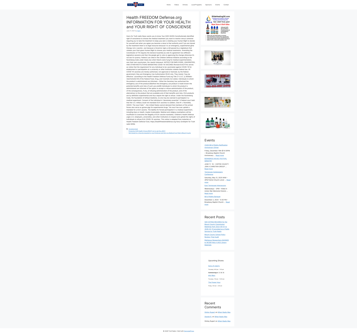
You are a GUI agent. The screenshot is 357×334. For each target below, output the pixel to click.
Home (169, 5)
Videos (176, 5)
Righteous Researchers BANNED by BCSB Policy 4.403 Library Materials (217, 242)
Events (217, 5)
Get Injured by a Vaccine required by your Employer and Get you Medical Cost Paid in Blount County (160, 133)
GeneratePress (189, 331)
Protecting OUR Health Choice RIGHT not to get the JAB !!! (147, 131)
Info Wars (211, 275)
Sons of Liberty (214, 266)
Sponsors (208, 5)
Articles (185, 5)
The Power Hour (214, 282)
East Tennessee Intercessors (215, 185)
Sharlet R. (208, 317)
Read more (220, 155)
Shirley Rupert (210, 312)
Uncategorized (133, 129)
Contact (226, 5)
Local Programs (196, 5)
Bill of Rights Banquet (212, 197)
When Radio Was (224, 312)
